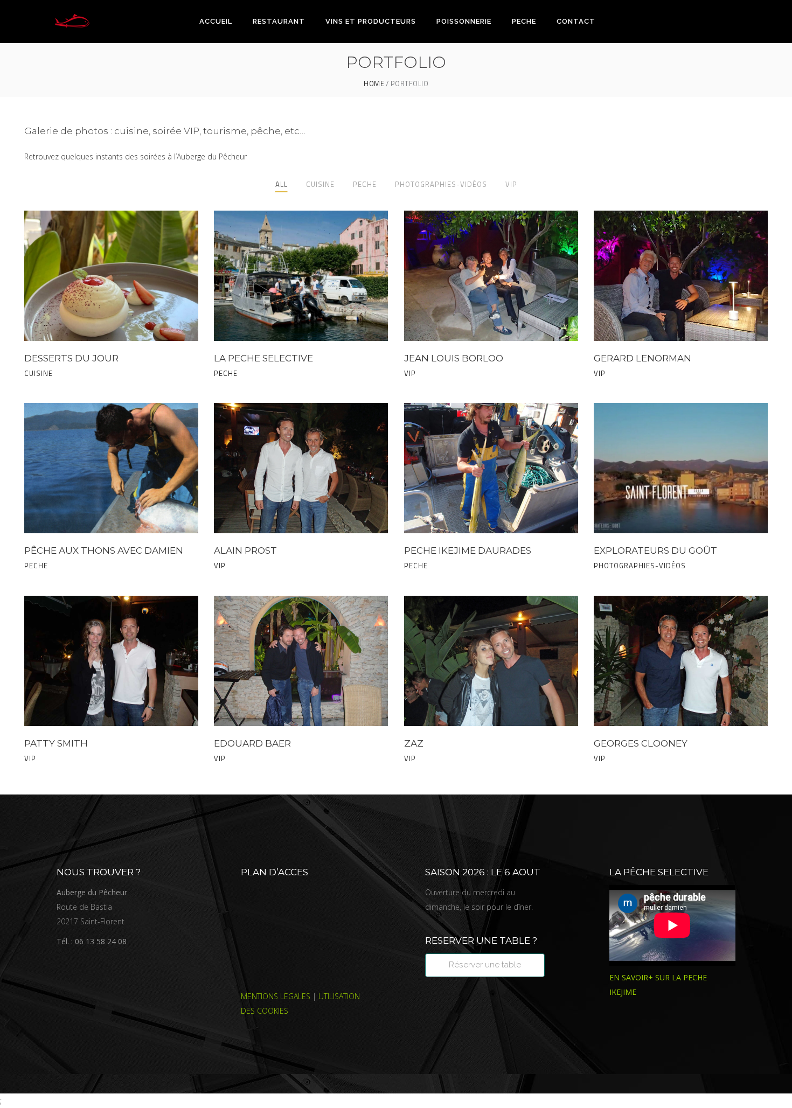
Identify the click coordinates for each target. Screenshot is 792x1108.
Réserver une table (485, 965)
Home (374, 83)
